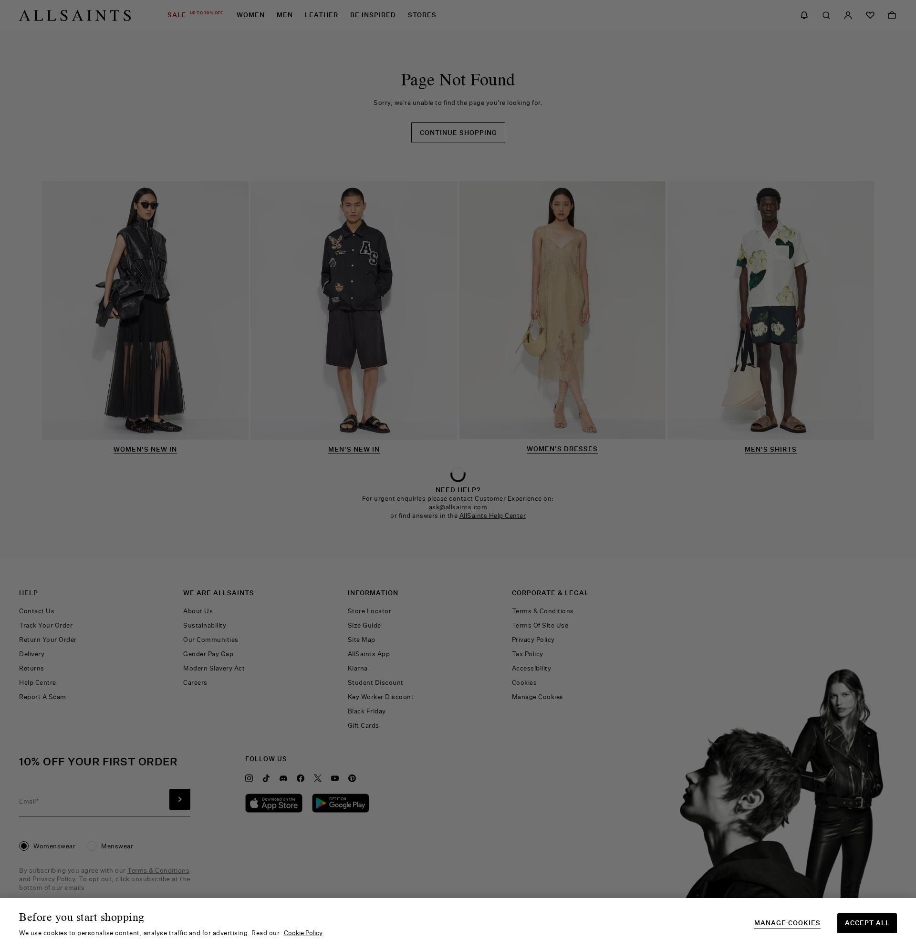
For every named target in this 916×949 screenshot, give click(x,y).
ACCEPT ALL (867, 923)
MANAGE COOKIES (787, 923)
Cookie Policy (303, 933)
